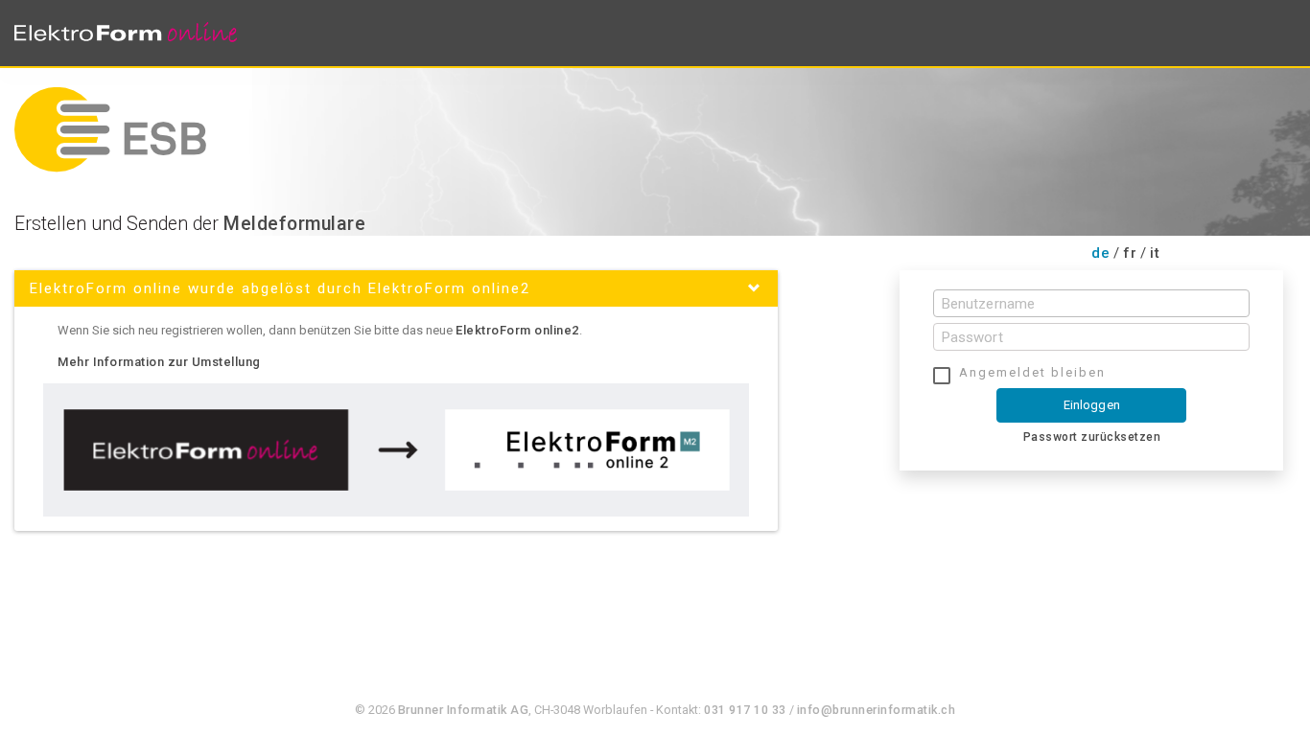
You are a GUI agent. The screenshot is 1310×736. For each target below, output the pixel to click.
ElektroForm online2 (517, 330)
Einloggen (1092, 405)
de (1100, 253)
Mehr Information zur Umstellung (159, 362)
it (1154, 253)
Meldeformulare (294, 224)
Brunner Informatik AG (463, 709)
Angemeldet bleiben (1032, 372)
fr (1129, 253)
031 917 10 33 (745, 709)
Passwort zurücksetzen (1092, 437)
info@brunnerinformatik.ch (876, 709)
